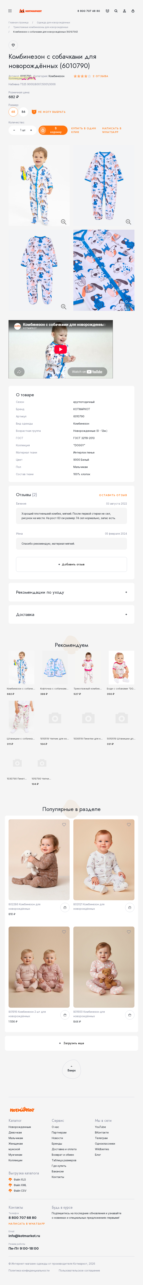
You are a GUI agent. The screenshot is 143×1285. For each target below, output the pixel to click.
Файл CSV (20, 1190)
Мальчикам (16, 1138)
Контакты (58, 1176)
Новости (57, 1138)
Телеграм (101, 1138)
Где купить (59, 1165)
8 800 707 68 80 (88, 11)
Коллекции (15, 1160)
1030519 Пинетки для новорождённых (96, 738)
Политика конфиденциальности (29, 1270)
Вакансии (58, 1171)
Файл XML (20, 1185)
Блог (98, 1154)
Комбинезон (56, 76)
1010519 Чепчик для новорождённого (62, 738)
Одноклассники (105, 1143)
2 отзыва (100, 76)
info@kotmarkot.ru (24, 1236)
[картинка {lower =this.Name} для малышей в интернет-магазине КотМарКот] (88, 717)
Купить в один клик (83, 130)
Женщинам (16, 1143)
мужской (14, 1149)
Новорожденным (20, 1126)
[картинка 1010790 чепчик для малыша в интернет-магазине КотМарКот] (42, 762)
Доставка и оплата (64, 1149)
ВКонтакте (102, 1132)
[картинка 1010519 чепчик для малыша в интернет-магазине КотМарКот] (54, 717)
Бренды (57, 1143)
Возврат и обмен (63, 1154)
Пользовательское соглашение (79, 1270)
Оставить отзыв (113, 495)
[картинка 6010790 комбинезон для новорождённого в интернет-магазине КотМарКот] (21, 667)
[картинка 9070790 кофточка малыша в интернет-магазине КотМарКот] (54, 667)
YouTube (100, 1126)
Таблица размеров (64, 1160)
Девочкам (15, 1132)
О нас (55, 1126)
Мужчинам (15, 1154)
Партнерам (59, 1132)
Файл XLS (20, 1179)
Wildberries (102, 1149)
